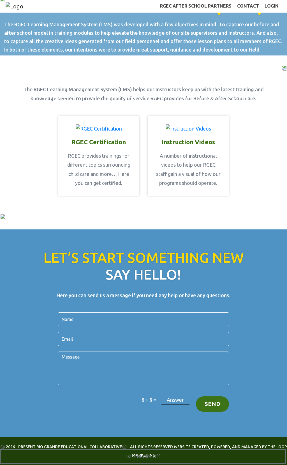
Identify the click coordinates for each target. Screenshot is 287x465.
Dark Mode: (138, 456)
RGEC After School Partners (196, 5)
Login (272, 5)
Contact (248, 5)
